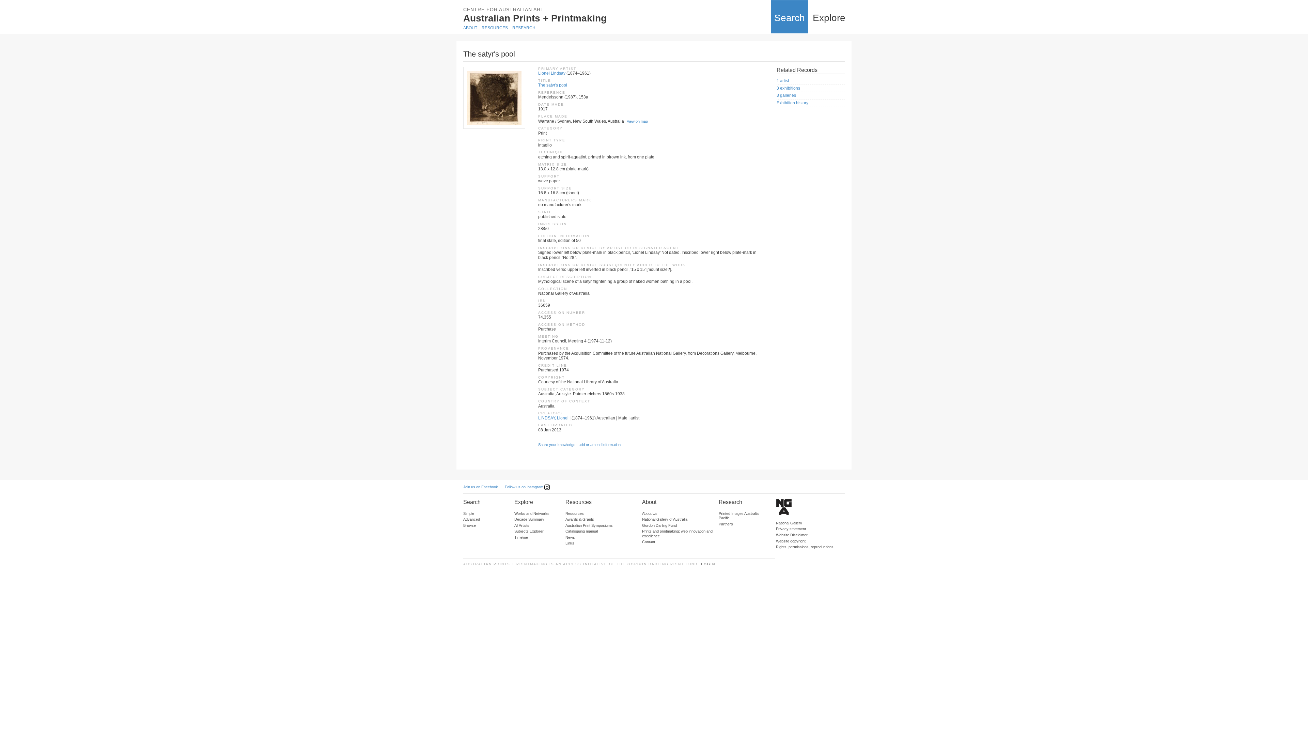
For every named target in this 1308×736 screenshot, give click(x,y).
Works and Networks (531, 513)
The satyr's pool (552, 85)
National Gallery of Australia (664, 519)
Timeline (521, 537)
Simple (468, 513)
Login (708, 564)
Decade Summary (529, 519)
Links (569, 543)
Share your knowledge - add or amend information (579, 445)
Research (523, 28)
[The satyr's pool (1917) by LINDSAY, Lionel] (494, 98)
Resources (495, 28)
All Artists (521, 525)
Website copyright (791, 541)
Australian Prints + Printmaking (535, 18)
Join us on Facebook (480, 487)
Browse (469, 525)
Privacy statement (791, 529)
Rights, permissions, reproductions (805, 547)
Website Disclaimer (792, 535)
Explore (829, 18)
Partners (726, 524)
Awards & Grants (579, 519)
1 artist (783, 80)
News (570, 537)
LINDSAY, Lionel (553, 418)
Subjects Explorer (529, 531)
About (470, 28)
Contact (648, 542)
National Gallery (789, 523)
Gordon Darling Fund (659, 525)
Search (789, 18)
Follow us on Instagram (524, 487)
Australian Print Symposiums (589, 525)
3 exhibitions (788, 88)
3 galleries (786, 95)
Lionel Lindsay (551, 73)
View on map (637, 121)
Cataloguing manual (581, 531)
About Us (649, 513)
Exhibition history (792, 103)
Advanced (471, 519)
